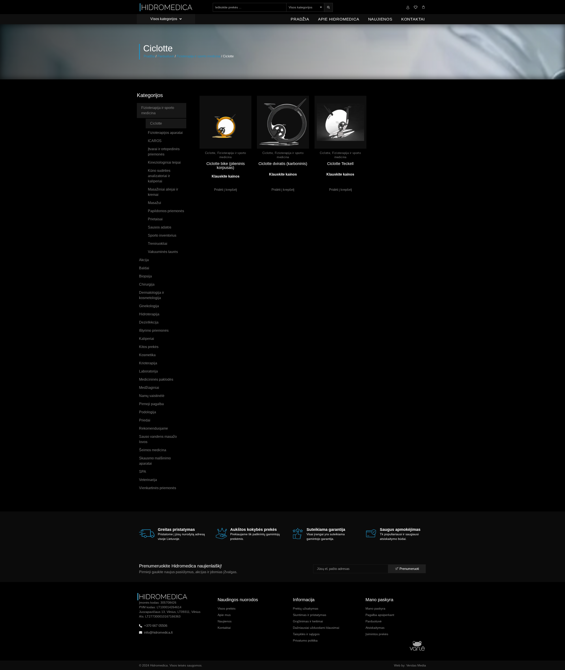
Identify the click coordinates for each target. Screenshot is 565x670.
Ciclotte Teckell (340, 163)
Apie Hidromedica (338, 19)
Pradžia (300, 19)
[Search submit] (328, 7)
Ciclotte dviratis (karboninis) (282, 163)
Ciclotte (210, 153)
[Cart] (423, 7)
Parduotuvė (165, 56)
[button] (225, 189)
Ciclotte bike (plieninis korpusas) (225, 165)
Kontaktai (413, 19)
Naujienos (380, 19)
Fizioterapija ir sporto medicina (198, 56)
